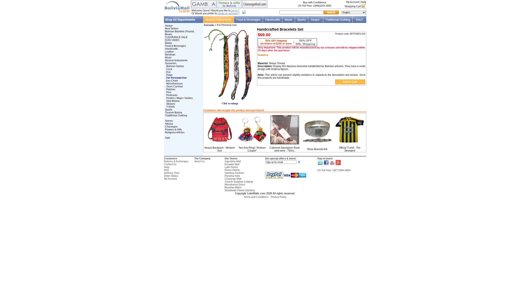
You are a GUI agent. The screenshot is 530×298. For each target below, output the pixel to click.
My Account (352, 2)
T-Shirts (170, 106)
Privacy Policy (279, 197)
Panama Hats (232, 175)
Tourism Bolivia (173, 112)
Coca (169, 69)
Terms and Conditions (256, 197)
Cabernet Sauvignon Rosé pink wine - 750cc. (285, 149)
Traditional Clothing (176, 115)
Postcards (171, 95)
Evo (168, 72)
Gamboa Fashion (234, 173)
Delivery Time (171, 173)
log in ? (234, 10)
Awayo (169, 25)
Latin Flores (231, 167)
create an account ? (228, 13)
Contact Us (170, 164)
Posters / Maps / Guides (179, 98)
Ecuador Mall (232, 164)
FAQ (166, 170)
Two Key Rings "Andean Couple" (252, 149)
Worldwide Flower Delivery (240, 190)
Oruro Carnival (174, 86)
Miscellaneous (174, 83)
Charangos (171, 126)
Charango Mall (233, 178)
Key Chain (172, 80)
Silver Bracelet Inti (317, 149)
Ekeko (168, 43)
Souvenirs (170, 63)
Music (168, 57)
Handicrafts (171, 48)
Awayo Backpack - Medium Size (219, 149)
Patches (170, 89)
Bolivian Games (175, 66)
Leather (169, 51)
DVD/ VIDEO (172, 40)
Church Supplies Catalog (239, 181)
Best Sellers (171, 28)
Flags (169, 74)
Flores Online (232, 170)
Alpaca (169, 123)
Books (168, 34)
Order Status (171, 175)
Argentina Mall (233, 161)
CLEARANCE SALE (176, 37)
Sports (168, 109)
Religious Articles (174, 132)
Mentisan (170, 54)
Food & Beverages (175, 45)
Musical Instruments (176, 60)
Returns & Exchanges (176, 161)
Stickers (170, 103)
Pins (168, 92)
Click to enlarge (230, 103)
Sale (167, 137)
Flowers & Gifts (173, 129)
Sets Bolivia (172, 101)
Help (363, 2)
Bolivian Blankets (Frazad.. (180, 31)
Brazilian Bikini (233, 187)
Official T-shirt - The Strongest (349, 149)
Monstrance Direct (235, 184)
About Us (199, 161)
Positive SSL (265, 202)
